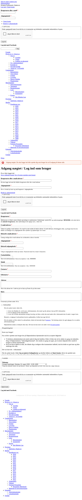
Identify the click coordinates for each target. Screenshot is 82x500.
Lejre (12, 90)
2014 (16, 128)
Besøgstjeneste (15, 88)
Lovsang (13, 77)
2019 (16, 119)
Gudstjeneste (10, 70)
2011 (16, 133)
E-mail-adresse (6, 225)
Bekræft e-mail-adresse (9, 234)
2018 (16, 120)
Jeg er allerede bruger (7, 175)
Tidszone (5, 362)
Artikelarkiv (14, 140)
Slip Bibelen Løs (20, 97)
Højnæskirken (5, 3)
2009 (16, 137)
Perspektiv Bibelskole (22, 146)
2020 (16, 117)
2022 (16, 113)
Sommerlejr (18, 93)
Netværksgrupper (15, 84)
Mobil (3, 262)
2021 (16, 115)
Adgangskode (6, 16)
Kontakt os (13, 65)
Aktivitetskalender (16, 151)
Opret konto (7, 21)
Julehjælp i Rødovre (16, 101)
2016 (16, 124)
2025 (16, 108)
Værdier (17, 57)
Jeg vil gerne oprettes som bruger (25, 175)
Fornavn (4, 269)
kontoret (48, 320)
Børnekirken (14, 72)
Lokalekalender (15, 153)
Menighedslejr (19, 92)
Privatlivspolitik (15, 66)
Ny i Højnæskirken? (16, 63)
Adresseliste (7, 305)
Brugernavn (5, 216)
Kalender (8, 149)
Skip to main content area (9, 1)
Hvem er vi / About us (13, 54)
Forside (8, 52)
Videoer (12, 142)
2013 (16, 129)
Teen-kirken (14, 74)
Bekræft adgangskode (9, 246)
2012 (16, 131)
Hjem (2, 158)
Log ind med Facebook (8, 45)
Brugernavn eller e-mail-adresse (12, 178)
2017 (16, 122)
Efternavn (5, 275)
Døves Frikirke (15, 79)
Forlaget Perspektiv (16, 144)
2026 (16, 106)
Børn (2, 292)
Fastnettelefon (5, 255)
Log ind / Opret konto (8, 7)
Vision (17, 59)
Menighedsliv (10, 83)
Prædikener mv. (15, 104)
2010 (16, 135)
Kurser (12, 95)
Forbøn (12, 75)
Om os (12, 56)
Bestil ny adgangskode (10, 23)
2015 (16, 126)
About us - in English (17, 68)
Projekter (8, 99)
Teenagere (13, 86)
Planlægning (14, 81)
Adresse (3, 280)
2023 (16, 111)
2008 (16, 138)
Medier (8, 102)
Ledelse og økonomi (21, 61)
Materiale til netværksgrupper (19, 147)
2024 (16, 110)
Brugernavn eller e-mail (9, 10)
